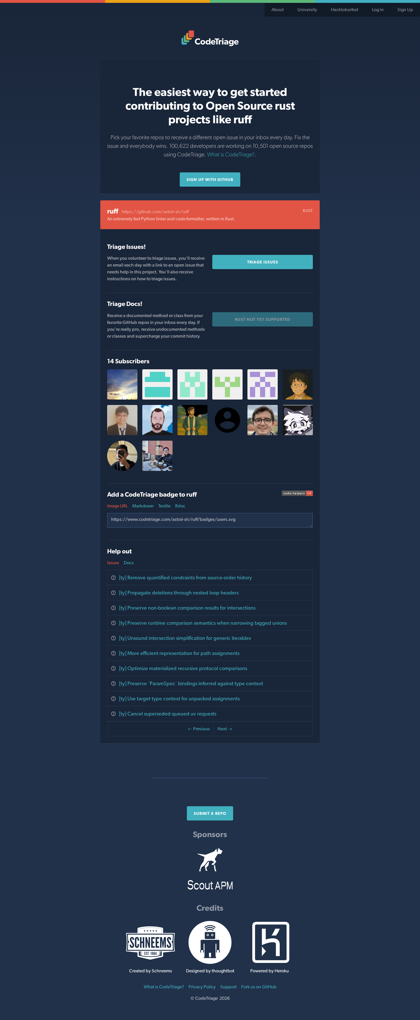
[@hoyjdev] (298, 398)
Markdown (143, 506)
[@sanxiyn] (157, 469)
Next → (224, 728)
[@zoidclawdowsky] (227, 398)
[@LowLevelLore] (192, 433)
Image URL (117, 506)
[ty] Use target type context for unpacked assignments (179, 698)
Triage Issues (262, 262)
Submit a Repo (210, 813)
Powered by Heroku (269, 970)
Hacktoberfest (344, 9)
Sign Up (405, 9)
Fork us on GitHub (259, 986)
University (307, 9)
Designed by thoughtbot (210, 970)
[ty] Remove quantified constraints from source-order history (185, 577)
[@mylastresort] (122, 398)
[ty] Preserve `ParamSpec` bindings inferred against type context (191, 683)
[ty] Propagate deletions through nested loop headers (179, 593)
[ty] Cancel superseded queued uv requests (167, 714)
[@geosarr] (192, 398)
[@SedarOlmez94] (262, 433)
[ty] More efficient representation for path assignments (179, 653)
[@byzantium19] (157, 398)
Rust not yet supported (262, 319)
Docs (129, 562)
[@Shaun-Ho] (262, 398)
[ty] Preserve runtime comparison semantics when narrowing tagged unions (203, 623)
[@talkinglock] (298, 433)
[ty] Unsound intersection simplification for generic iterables (185, 638)
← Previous (199, 728)
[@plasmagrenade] (157, 433)
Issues (113, 562)
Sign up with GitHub (210, 179)
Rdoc (180, 506)
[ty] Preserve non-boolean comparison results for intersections (187, 608)
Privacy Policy (202, 986)
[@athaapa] (122, 469)
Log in (378, 9)
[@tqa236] (122, 433)
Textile (164, 506)
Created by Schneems (150, 970)
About (277, 9)
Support (228, 986)
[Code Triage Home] (210, 38)
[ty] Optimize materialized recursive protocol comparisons (183, 668)
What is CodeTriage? (231, 154)
